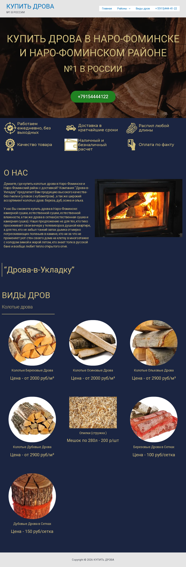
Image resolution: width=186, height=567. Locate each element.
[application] (128, 8)
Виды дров (143, 8)
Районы (122, 8)
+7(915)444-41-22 (166, 8)
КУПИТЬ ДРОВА (30, 6)
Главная (107, 8)
